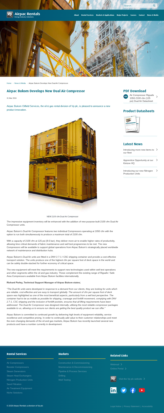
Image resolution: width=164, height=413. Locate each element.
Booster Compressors (18, 367)
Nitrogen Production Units (20, 380)
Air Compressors (15, 363)
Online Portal (116, 368)
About (76, 15)
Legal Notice (115, 406)
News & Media (152, 15)
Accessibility (147, 406)
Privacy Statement (131, 406)
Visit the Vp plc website (130, 379)
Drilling (61, 375)
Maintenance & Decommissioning (75, 367)
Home (9, 83)
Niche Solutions (14, 392)
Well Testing (64, 380)
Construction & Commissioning (74, 363)
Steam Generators (16, 371)
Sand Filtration (14, 384)
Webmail (114, 364)
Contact (142, 15)
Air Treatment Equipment (19, 388)
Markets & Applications (105, 15)
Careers (133, 15)
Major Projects (122, 15)
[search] (154, 5)
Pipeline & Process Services (72, 371)
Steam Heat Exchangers (19, 375)
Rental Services (87, 15)
